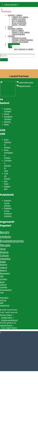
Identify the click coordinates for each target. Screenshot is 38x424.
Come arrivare (10, 4)
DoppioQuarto (6, 325)
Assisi (3, 261)
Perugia (5, 245)
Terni (3, 248)
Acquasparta (6, 290)
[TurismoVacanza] (25, 82)
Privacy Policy (6, 315)
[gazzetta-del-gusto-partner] (8, 95)
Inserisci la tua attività (7, 203)
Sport (2, 282)
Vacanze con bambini (20, 42)
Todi (1, 292)
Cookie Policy (6, 317)
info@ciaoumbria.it (9, 320)
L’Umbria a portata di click (7, 165)
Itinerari (7, 122)
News (6, 124)
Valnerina (5, 258)
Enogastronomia (12, 241)
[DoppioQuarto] (24, 86)
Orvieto (3, 279)
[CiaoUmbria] (6, 11)
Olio (2, 276)
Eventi (6, 114)
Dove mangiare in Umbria (23, 49)
